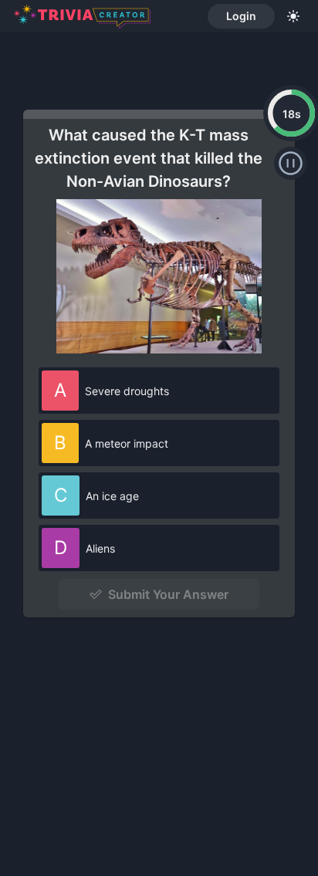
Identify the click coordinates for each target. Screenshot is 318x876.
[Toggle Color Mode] (293, 16)
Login (241, 15)
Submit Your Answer (168, 594)
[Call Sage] (290, 163)
